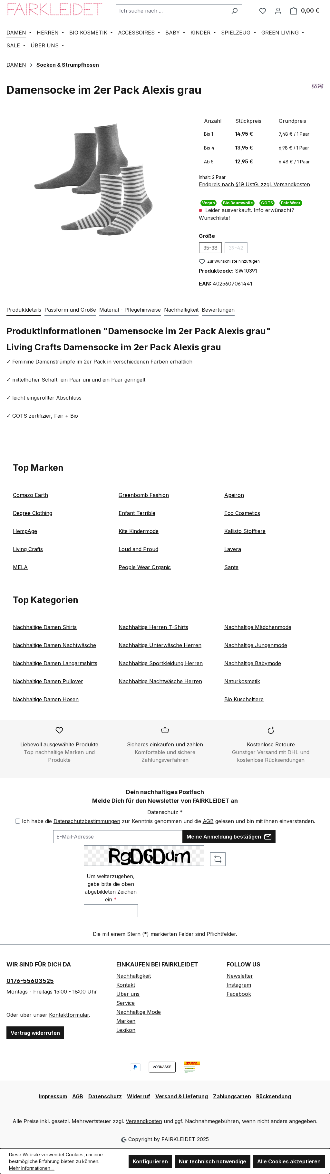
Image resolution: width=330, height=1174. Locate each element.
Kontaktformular (69, 1015)
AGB (208, 821)
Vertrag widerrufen (35, 1033)
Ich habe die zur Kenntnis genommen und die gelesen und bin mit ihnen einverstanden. (168, 821)
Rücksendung (273, 1096)
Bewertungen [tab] (218, 309)
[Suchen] (234, 10)
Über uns (128, 994)
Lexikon (125, 1030)
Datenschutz (105, 1096)
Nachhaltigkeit (133, 976)
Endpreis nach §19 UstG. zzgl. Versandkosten (254, 184)
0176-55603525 (30, 980)
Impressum (53, 1096)
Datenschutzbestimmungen (86, 821)
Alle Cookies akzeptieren (289, 1161)
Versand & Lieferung (181, 1096)
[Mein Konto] (278, 10)
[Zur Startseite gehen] (54, 9)
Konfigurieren (150, 1161)
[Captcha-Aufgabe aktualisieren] (218, 859)
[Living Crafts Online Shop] (318, 92)
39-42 (238, 249)
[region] (96, 178)
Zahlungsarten (232, 1096)
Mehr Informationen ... (31, 1168)
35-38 (212, 249)
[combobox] (171, 10)
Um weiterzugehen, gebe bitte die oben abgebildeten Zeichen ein (111, 888)
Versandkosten (144, 1121)
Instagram (239, 985)
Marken (125, 1021)
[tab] (23, 310)
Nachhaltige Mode (138, 1012)
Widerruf (138, 1096)
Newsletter (240, 976)
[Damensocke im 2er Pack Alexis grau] (96, 178)
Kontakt (125, 985)
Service (125, 1003)
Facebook (239, 994)
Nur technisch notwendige (212, 1161)
